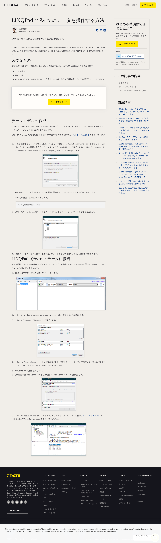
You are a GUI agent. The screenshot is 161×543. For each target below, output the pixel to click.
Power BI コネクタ (49, 509)
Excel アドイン (48, 505)
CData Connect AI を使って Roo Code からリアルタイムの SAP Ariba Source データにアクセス (132, 174)
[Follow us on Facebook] (97, 30)
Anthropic (141, 483)
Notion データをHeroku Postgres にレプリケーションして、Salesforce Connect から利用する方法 (134, 156)
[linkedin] (8, 502)
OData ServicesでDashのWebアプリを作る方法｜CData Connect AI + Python (134, 190)
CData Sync (66, 481)
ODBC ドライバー (49, 481)
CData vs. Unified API (88, 504)
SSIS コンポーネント (69, 488)
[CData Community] (25, 502)
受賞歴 (101, 492)
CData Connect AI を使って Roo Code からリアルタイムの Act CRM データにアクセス (134, 112)
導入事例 (122, 484)
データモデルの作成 (127, 87)
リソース (122, 492)
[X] (12, 502)
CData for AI (102, 5)
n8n (139, 498)
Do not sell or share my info (145, 536)
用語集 (121, 499)
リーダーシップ (105, 496)
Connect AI (66, 484)
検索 (133, 5)
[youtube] (17, 502)
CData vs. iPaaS (86, 500)
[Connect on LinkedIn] (104, 30)
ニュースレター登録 (126, 496)
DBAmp (64, 492)
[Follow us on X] (101, 30)
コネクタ (83, 481)
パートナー (84, 496)
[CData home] (13, 5)
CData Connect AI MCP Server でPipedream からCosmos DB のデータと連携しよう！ (133, 146)
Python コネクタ (49, 494)
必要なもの (123, 83)
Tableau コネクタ (49, 513)
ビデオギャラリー (125, 503)
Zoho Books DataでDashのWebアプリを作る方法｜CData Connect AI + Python (134, 130)
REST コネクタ (48, 502)
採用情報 (102, 503)
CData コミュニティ (126, 481)
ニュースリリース (105, 484)
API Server (46, 498)
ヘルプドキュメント (81, 135)
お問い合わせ (146, 5)
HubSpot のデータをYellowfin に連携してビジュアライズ (133, 138)
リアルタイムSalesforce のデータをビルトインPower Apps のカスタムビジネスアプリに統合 (134, 165)
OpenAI (140, 502)
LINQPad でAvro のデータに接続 (132, 90)
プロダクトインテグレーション (88, 485)
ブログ (121, 488)
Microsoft (141, 494)
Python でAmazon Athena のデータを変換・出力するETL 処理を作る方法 (134, 121)
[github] (21, 502)
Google (140, 490)
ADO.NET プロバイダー (50, 489)
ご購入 (127, 5)
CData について (105, 481)
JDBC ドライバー (49, 484)
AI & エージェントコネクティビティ (88, 491)
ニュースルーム (105, 488)
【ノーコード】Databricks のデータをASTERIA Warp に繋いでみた (134, 182)
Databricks (142, 487)
